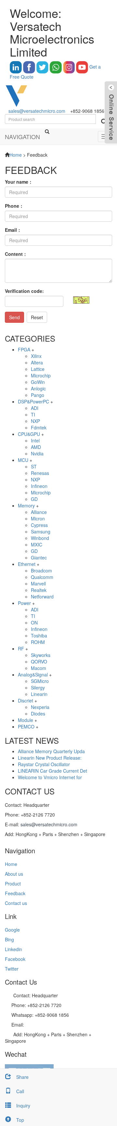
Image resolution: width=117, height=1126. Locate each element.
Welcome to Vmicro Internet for (50, 777)
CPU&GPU (29, 434)
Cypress (39, 525)
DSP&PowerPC (33, 401)
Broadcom (41, 570)
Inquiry (23, 1105)
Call (20, 1091)
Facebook (15, 959)
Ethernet (26, 564)
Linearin (39, 694)
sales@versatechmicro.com (36, 111)
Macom (38, 668)
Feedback (15, 893)
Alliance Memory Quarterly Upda (51, 751)
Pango (37, 395)
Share (22, 1077)
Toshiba (39, 635)
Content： (16, 254)
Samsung (40, 531)
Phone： (14, 206)
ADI (34, 408)
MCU (23, 460)
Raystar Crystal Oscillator (44, 764)
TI (33, 414)
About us (14, 874)
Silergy (38, 687)
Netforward (42, 596)
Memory (26, 505)
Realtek (38, 590)
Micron (38, 518)
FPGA (24, 349)
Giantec (39, 557)
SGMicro (40, 681)
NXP (35, 421)
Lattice (38, 369)
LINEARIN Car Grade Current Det (52, 770)
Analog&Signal (33, 674)
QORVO (39, 661)
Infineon (39, 486)
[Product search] (104, 121)
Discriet (25, 700)
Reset (37, 317)
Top (20, 1120)
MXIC (36, 544)
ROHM (38, 642)
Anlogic (38, 388)
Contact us (16, 903)
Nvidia (37, 453)
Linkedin (13, 949)
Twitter (12, 968)
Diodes (38, 713)
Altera (37, 362)
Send (14, 317)
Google (12, 929)
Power (24, 603)
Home (15, 154)
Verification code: (24, 291)
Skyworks (40, 655)
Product (13, 883)
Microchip (41, 375)
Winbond (40, 538)
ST (34, 466)
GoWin (38, 382)
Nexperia (40, 707)
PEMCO (26, 726)
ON (34, 622)
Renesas (40, 473)
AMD (36, 447)
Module (25, 720)
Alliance (39, 512)
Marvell (38, 583)
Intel (35, 440)
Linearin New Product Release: (50, 757)
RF (21, 648)
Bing (9, 939)
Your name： (19, 181)
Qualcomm (42, 577)
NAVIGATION (22, 136)
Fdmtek (38, 427)
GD (34, 499)
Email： (13, 230)
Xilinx (36, 356)
